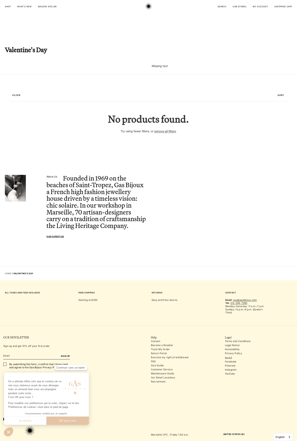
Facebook (231, 361)
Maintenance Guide (162, 373)
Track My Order (160, 349)
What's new (24, 6)
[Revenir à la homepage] (148, 19)
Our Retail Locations (163, 377)
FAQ (153, 361)
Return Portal (159, 353)
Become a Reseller (162, 345)
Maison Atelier (47, 6)
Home (8, 273)
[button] (281, 95)
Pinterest (230, 365)
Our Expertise (55, 236)
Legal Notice (232, 345)
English (280, 437)
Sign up (65, 356)
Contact (155, 341)
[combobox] (283, 437)
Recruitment (158, 381)
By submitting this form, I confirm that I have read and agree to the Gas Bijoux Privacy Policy (38, 366)
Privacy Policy (233, 353)
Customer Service (162, 369)
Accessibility (232, 349)
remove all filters (165, 131)
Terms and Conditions (238, 341)
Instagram (231, 369)
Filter (16, 95)
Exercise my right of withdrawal (170, 357)
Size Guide (157, 365)
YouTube (230, 373)
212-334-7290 (239, 302)
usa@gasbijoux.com (245, 299)
